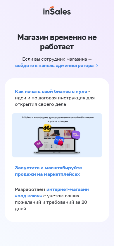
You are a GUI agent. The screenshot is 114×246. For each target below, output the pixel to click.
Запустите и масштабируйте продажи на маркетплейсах (48, 171)
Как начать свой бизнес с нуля (51, 91)
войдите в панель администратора (54, 65)
